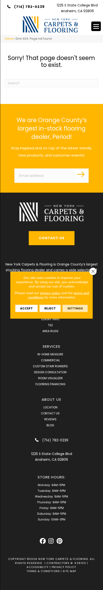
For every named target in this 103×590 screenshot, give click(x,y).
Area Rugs (50, 331)
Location (50, 407)
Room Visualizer (50, 378)
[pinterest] (59, 541)
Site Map (69, 571)
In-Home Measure (50, 354)
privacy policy (50, 293)
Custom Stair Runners (50, 366)
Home (9, 39)
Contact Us (50, 413)
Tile (50, 325)
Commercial (50, 360)
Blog (50, 425)
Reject (50, 308)
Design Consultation (50, 372)
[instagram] (51, 541)
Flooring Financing (50, 384)
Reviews (50, 419)
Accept (26, 308)
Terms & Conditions (43, 571)
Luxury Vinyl (50, 319)
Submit (81, 174)
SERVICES (52, 346)
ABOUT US (51, 399)
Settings (75, 308)
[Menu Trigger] (96, 26)
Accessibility (38, 567)
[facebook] (42, 541)
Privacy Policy (64, 567)
